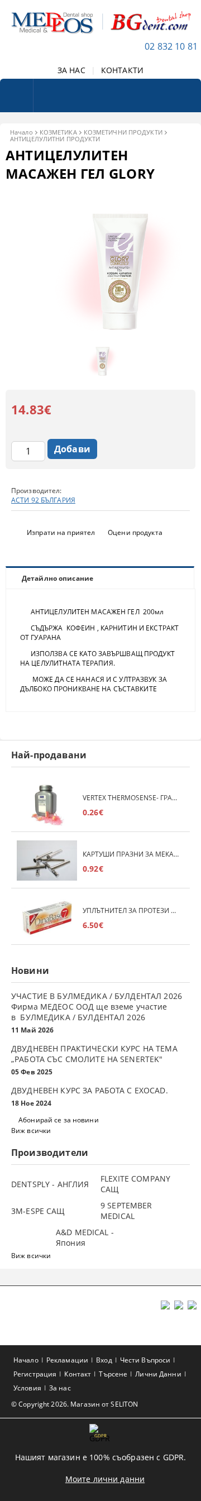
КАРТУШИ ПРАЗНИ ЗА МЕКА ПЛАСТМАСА (131, 854)
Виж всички (31, 1130)
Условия (27, 1388)
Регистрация (34, 1374)
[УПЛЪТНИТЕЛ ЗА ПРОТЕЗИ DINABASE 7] (47, 918)
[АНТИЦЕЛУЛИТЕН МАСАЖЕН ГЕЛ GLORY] (100, 329)
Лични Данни (158, 1374)
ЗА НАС (71, 70)
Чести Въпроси (145, 1360)
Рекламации (67, 1360)
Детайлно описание (57, 578)
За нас (60, 1388)
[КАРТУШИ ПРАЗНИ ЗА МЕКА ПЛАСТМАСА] (47, 861)
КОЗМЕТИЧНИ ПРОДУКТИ (123, 132)
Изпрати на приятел (61, 532)
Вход (104, 1360)
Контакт (77, 1374)
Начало (21, 132)
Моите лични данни (105, 1479)
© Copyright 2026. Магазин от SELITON (74, 1404)
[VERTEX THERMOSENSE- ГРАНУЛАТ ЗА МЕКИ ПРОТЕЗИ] (47, 805)
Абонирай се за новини (58, 1120)
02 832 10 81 (171, 46)
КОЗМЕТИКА (58, 132)
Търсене (113, 1374)
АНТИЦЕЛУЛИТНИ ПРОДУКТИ (55, 139)
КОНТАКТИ (122, 70)
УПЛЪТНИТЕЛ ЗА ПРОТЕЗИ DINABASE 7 (131, 910)
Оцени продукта (135, 532)
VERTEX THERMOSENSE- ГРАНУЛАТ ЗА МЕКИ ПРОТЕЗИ (131, 797)
